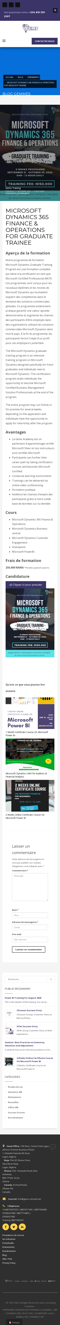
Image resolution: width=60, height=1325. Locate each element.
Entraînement (23, 193)
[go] (51, 979)
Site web (16, 934)
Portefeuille (8, 1243)
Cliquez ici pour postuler (27, 584)
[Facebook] (4, 4)
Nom (15, 909)
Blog (20, 77)
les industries (9, 1239)
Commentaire (20, 870)
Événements (33, 77)
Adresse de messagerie (25, 922)
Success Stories (16, 1112)
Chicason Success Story (29, 1010)
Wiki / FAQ (7, 1258)
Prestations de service (13, 1235)
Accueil (9, 77)
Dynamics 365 (15, 1092)
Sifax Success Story (27, 1026)
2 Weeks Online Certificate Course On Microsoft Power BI (25, 816)
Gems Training (13, 188)
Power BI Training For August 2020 (23, 997)
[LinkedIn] (17, 4)
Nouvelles (13, 1102)
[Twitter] (11, 4)
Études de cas (15, 1086)
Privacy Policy (9, 1262)
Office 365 (13, 1107)
